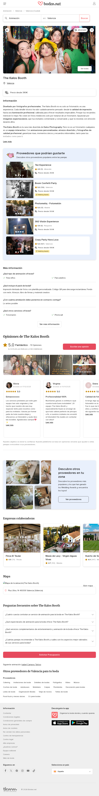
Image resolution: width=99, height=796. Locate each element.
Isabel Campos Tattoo (31, 664)
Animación (7, 11)
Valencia (19, 11)
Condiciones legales (11, 717)
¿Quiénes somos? (10, 747)
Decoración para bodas (75, 687)
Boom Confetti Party (46, 183)
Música (76, 682)
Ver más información (49, 324)
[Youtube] (28, 770)
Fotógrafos (57, 682)
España (61, 771)
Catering (6, 682)
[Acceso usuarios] (94, 3)
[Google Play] (80, 725)
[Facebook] (5, 770)
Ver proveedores (73, 499)
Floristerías (57, 687)
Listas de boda (9, 692)
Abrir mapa (88, 585)
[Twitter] (11, 770)
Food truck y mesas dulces (14, 696)
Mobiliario (37, 687)
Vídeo (67, 682)
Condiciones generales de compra (17, 721)
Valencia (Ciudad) (33, 11)
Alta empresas (9, 743)
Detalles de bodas (42, 682)
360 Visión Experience (47, 221)
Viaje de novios (45, 692)
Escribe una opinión (79, 346)
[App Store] (61, 725)
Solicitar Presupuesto (49, 655)
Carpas (47, 687)
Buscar (84, 18)
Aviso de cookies (10, 728)
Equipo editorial (9, 751)
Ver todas (85, 69)
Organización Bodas (27, 692)
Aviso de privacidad (11, 724)
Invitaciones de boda (22, 682)
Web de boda (8, 758)
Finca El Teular (13, 556)
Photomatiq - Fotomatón (48, 203)
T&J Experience (43, 165)
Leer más (7, 141)
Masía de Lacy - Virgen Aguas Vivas (61, 558)
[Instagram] (22, 770)
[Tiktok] (33, 770)
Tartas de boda (61, 692)
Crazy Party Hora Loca (46, 239)
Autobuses (24, 687)
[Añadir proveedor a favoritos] (92, 30)
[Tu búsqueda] (7, 30)
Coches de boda (10, 687)
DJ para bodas (34, 696)
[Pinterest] (16, 770)
